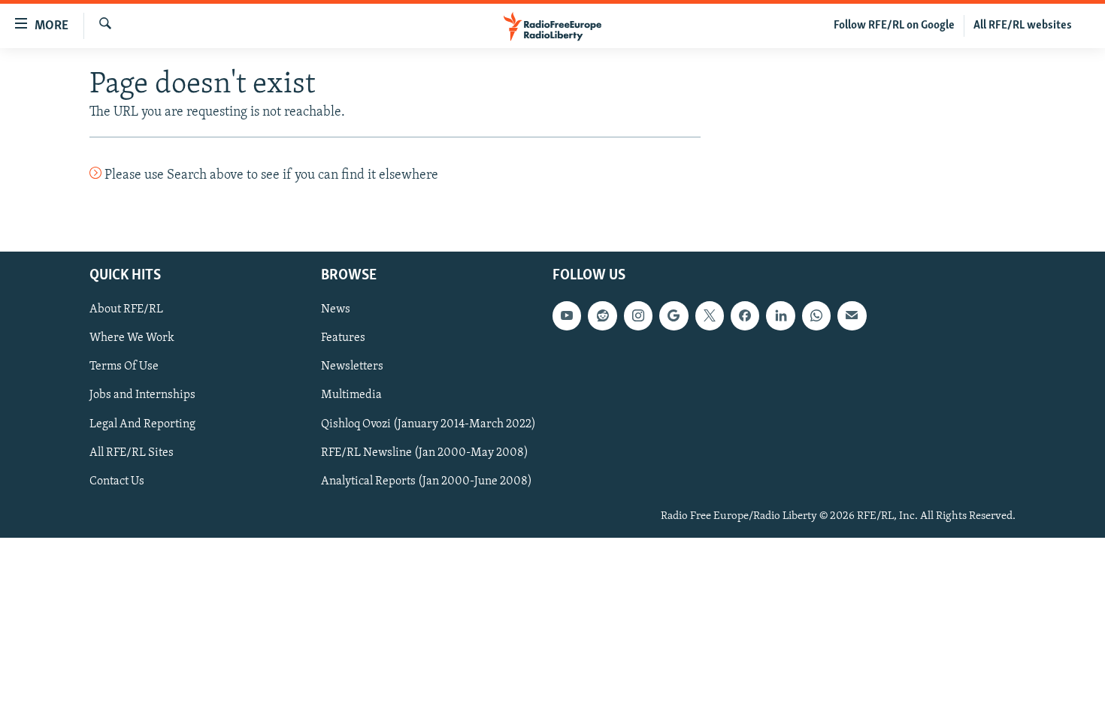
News (335, 309)
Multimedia (351, 395)
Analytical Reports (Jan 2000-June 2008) (426, 481)
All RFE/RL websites (1022, 26)
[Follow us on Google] (673, 315)
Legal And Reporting (142, 424)
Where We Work (131, 338)
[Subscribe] (851, 315)
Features (343, 338)
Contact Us (116, 481)
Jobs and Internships (142, 395)
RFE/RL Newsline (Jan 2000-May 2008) (424, 452)
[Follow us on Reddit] (602, 315)
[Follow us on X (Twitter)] (709, 315)
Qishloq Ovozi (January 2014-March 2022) (428, 424)
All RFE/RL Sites (131, 452)
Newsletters (352, 367)
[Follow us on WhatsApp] (816, 315)
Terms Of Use (124, 367)
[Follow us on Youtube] (566, 315)
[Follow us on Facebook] (745, 315)
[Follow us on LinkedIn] (780, 315)
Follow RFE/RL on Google (894, 26)
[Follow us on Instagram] (638, 315)
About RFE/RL (126, 309)
